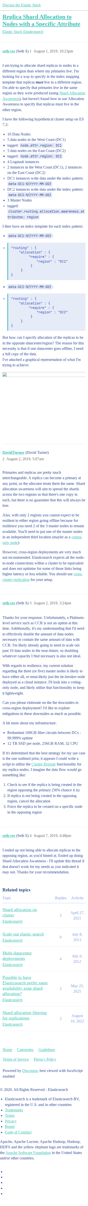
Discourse (30, 1071)
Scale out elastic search (23, 934)
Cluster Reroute (44, 764)
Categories (25, 1050)
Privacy (11, 1121)
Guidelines (46, 1050)
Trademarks (14, 1110)
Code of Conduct (18, 1132)
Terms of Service (16, 1059)
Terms (9, 1115)
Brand (9, 1126)
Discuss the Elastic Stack (21, 5)
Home (7, 1050)
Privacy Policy (45, 1059)
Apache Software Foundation (28, 1153)
